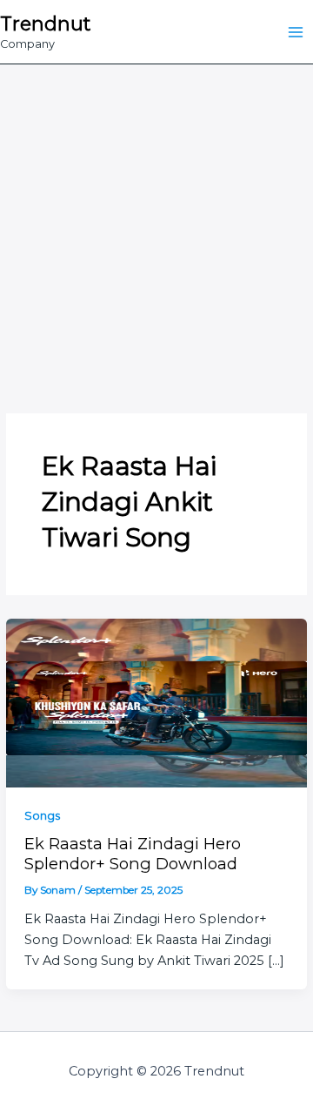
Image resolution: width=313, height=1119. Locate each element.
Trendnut (45, 23)
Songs (42, 815)
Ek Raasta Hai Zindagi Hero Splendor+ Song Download (132, 853)
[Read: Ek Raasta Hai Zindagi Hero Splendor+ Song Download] (156, 702)
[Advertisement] (156, 229)
